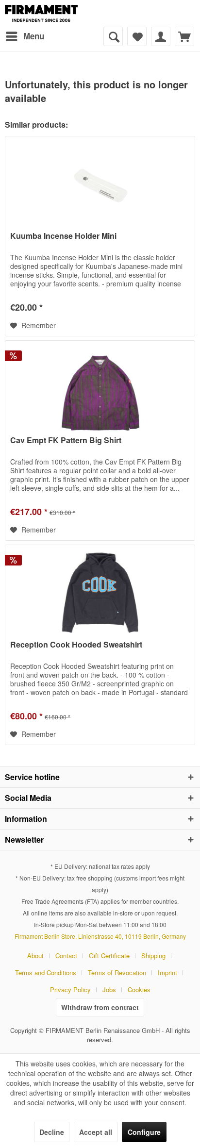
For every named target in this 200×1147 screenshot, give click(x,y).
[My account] (160, 36)
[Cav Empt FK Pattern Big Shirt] (100, 389)
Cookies (139, 989)
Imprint (167, 972)
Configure (144, 1132)
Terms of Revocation (117, 972)
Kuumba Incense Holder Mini (63, 236)
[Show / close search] (113, 36)
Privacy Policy (70, 989)
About (35, 955)
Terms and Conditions (45, 972)
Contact (66, 955)
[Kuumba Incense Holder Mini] (100, 185)
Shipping (153, 955)
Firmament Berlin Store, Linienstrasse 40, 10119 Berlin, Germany (100, 936)
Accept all (95, 1132)
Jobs (109, 989)
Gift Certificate (109, 955)
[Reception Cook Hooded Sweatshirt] (100, 593)
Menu (33, 36)
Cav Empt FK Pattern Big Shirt (65, 440)
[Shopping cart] (184, 36)
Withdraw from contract (100, 1007)
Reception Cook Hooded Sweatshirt (76, 645)
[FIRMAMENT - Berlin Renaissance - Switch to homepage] (41, 13)
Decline (51, 1132)
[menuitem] (24, 36)
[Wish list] (137, 36)
